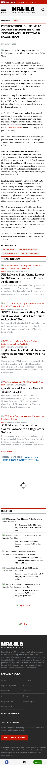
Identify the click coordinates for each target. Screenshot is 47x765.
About (3, 696)
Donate (31, 2)
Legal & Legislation (8, 685)
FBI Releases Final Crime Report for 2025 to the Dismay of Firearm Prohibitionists (22, 278)
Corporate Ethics (7, 701)
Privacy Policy (6, 707)
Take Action (28, 691)
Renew (24, 2)
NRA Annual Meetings (28, 249)
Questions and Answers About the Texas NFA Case (23, 390)
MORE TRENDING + (8, 451)
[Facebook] (7, 763)
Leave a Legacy (29, 701)
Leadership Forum (10, 253)
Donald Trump (9, 249)
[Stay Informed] (23, 605)
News (16, 20)
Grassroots (5, 691)
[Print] (24, 763)
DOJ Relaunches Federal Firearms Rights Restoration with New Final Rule (23, 353)
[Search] (43, 9)
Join (18, 2)
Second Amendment (30, 253)
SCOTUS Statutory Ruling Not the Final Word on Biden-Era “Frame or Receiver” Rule (23, 315)
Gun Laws (27, 680)
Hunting (26, 685)
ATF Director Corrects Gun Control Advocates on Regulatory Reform (22, 428)
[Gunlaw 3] (23, 624)
